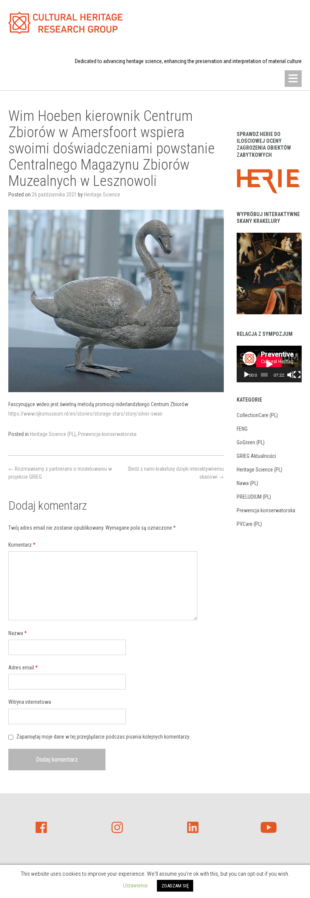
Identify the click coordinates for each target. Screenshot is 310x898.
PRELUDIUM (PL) (254, 497)
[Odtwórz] (246, 375)
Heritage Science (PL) (53, 434)
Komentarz (22, 545)
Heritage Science (102, 195)
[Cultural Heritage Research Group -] (65, 23)
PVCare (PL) (249, 524)
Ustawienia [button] (135, 885)
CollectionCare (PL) (257, 415)
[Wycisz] (290, 375)
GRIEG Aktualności (256, 456)
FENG (242, 429)
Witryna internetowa (29, 702)
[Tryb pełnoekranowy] (297, 375)
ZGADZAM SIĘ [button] (175, 886)
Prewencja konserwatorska (107, 434)
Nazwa (17, 633)
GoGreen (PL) (251, 442)
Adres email (23, 668)
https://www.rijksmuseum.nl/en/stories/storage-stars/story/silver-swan (85, 414)
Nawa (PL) (247, 483)
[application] (269, 364)
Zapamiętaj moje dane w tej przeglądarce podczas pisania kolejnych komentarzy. (103, 737)
